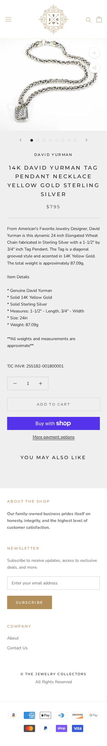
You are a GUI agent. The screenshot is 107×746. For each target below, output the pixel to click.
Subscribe (29, 602)
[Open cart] (99, 19)
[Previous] (20, 140)
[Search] (88, 19)
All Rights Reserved (53, 682)
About (13, 638)
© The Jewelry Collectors (54, 674)
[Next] (86, 140)
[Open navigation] (8, 19)
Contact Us (17, 648)
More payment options (54, 437)
